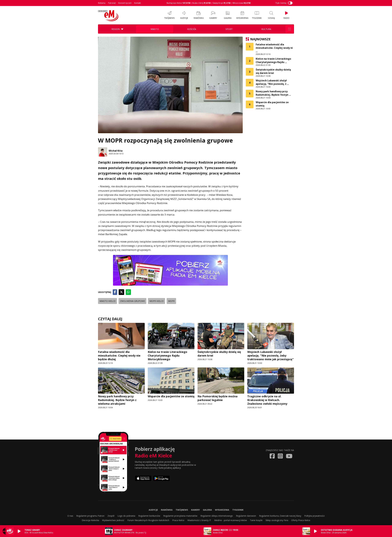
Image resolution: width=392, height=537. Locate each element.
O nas (70, 515)
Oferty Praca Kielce (300, 520)
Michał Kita (116, 150)
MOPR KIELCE (156, 301)
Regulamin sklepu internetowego (216, 515)
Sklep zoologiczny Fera (277, 520)
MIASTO (155, 29)
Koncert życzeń (124, 3)
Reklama (101, 3)
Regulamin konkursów (149, 515)
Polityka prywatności (314, 515)
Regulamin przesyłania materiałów (180, 515)
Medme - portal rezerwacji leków (230, 520)
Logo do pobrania (126, 515)
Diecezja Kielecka (90, 520)
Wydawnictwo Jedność (113, 520)
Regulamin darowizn (246, 515)
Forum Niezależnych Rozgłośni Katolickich (148, 520)
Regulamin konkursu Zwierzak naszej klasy (280, 515)
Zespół (110, 515)
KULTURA (266, 29)
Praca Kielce (178, 520)
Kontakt (137, 3)
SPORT (229, 29)
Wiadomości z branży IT (199, 520)
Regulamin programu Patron (90, 515)
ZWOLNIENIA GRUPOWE (132, 301)
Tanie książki (256, 520)
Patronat (112, 3)
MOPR (171, 301)
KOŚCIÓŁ (191, 29)
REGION (115, 29)
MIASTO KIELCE (107, 301)
